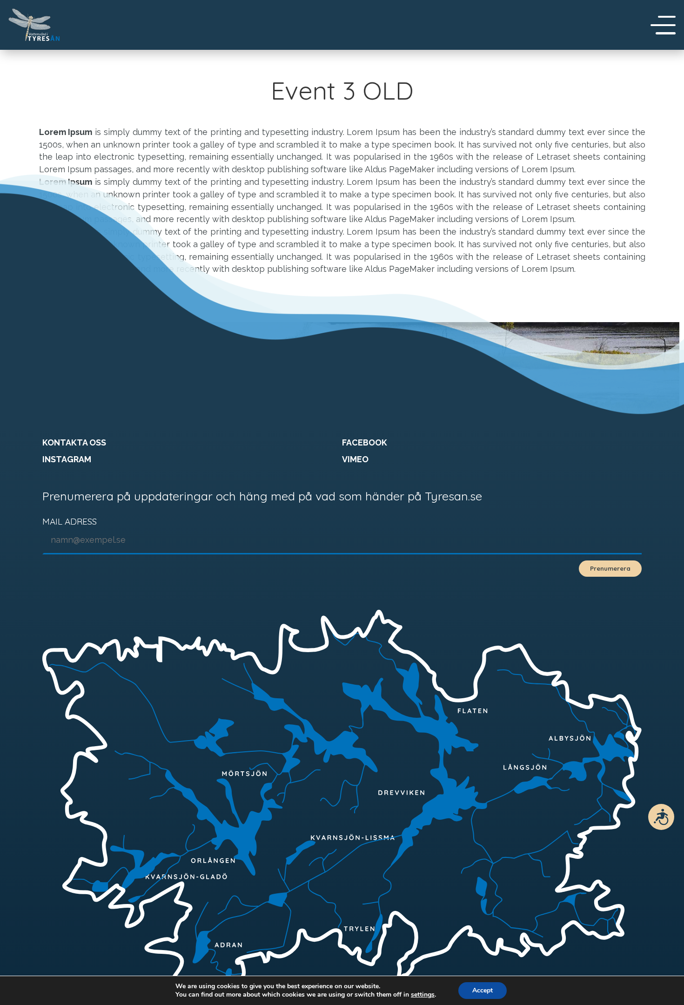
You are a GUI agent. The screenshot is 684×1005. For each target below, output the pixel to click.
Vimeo (355, 459)
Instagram (66, 459)
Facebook (364, 442)
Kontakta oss (74, 442)
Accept (482, 990)
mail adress (69, 521)
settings (423, 995)
